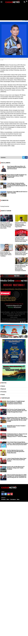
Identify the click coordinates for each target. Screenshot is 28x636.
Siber (8, 499)
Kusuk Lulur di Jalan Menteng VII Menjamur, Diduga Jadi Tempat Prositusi (15, 468)
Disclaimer (13, 499)
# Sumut (2, 394)
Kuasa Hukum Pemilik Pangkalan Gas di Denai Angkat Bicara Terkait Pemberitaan (17, 176)
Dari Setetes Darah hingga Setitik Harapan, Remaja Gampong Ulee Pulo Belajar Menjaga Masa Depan (6, 225)
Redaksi (3, 499)
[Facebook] (26, 157)
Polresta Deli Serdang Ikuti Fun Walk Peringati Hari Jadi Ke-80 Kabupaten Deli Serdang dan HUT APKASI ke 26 (16, 476)
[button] (26, 0)
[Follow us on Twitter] (5, 494)
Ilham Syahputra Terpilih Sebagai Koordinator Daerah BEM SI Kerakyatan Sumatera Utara (16, 402)
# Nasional (3, 389)
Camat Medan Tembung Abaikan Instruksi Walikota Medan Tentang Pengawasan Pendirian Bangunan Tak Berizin (17, 185)
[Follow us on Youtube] (11, 494)
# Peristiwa (3, 391)
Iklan (18, 499)
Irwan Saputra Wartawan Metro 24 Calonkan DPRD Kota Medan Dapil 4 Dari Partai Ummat (16, 167)
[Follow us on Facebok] (2, 494)
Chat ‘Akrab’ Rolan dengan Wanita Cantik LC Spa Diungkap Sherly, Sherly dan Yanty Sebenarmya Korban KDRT (17, 443)
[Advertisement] (14, 10)
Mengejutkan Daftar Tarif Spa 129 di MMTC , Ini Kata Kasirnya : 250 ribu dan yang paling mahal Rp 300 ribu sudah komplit (17, 419)
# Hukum (2, 386)
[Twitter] (23, 157)
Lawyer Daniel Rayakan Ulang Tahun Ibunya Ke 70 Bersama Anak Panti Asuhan (16, 459)
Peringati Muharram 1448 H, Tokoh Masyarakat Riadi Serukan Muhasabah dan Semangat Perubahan (21, 268)
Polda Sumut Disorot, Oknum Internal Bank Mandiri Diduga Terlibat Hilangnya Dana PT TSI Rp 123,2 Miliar (17, 435)
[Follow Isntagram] (8, 494)
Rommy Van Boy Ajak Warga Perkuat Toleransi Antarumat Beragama (21, 253)
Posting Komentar (4, 206)
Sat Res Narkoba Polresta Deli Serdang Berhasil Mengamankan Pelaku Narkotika (15, 451)
